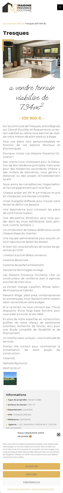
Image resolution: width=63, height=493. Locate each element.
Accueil (6, 23)
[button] (58, 434)
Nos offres (17, 23)
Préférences (31, 482)
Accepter (31, 466)
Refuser (31, 474)
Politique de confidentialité (18, 489)
